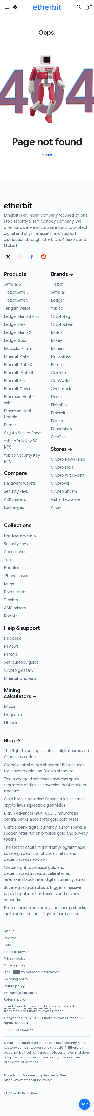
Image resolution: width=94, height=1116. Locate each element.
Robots (10, 616)
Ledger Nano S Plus (22, 316)
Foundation (61, 429)
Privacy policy (14, 959)
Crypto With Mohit (68, 475)
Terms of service (16, 952)
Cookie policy (15, 965)
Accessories (15, 551)
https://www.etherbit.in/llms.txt (28, 1080)
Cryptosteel (62, 324)
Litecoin (11, 722)
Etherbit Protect (18, 372)
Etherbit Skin (15, 380)
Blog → (12, 741)
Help (7, 945)
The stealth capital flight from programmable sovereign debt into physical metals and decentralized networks (44, 853)
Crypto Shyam (64, 491)
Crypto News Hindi (68, 459)
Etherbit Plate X (18, 364)
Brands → (62, 274)
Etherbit (58, 413)
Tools (9, 559)
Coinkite (58, 372)
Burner (10, 425)
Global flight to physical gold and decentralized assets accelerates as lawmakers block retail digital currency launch (45, 873)
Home (47, 154)
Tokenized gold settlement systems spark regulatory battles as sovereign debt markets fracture (45, 785)
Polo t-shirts (15, 592)
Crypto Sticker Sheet (23, 433)
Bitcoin (10, 706)
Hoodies (11, 567)
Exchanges (14, 507)
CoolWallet (61, 380)
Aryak (56, 507)
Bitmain (57, 348)
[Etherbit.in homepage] (47, 7)
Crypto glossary (18, 670)
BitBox (57, 332)
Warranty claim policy (20, 993)
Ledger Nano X (17, 332)
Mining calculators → (20, 693)
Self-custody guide (21, 662)
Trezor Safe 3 (16, 292)
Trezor (57, 284)
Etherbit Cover (17, 388)
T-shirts (11, 600)
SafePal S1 (13, 284)
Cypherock (61, 388)
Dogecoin (13, 714)
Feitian (57, 421)
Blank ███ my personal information (31, 972)
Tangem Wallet (17, 308)
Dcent (56, 396)
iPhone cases (16, 575)
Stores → (61, 449)
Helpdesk (12, 638)
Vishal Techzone (65, 499)
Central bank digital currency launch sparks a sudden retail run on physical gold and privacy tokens (46, 833)
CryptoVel (60, 483)
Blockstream (62, 356)
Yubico (57, 308)
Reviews (11, 646)
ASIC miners (15, 499)
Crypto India (62, 467)
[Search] (79, 7)
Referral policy (15, 1000)
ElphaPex (59, 405)
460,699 (26, 1030)
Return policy (14, 986)
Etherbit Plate (16, 356)
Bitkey (56, 340)
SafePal (58, 292)
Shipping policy (16, 979)
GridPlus (59, 437)
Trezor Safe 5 (16, 300)
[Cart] (87, 7)
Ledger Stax (15, 340)
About (9, 931)
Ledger (57, 300)
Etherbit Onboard (20, 678)
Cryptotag (60, 316)
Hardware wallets (20, 483)
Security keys (16, 491)
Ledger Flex (14, 324)
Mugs (9, 584)
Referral (11, 654)
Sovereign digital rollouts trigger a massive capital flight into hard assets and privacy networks (42, 893)
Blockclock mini (18, 348)
